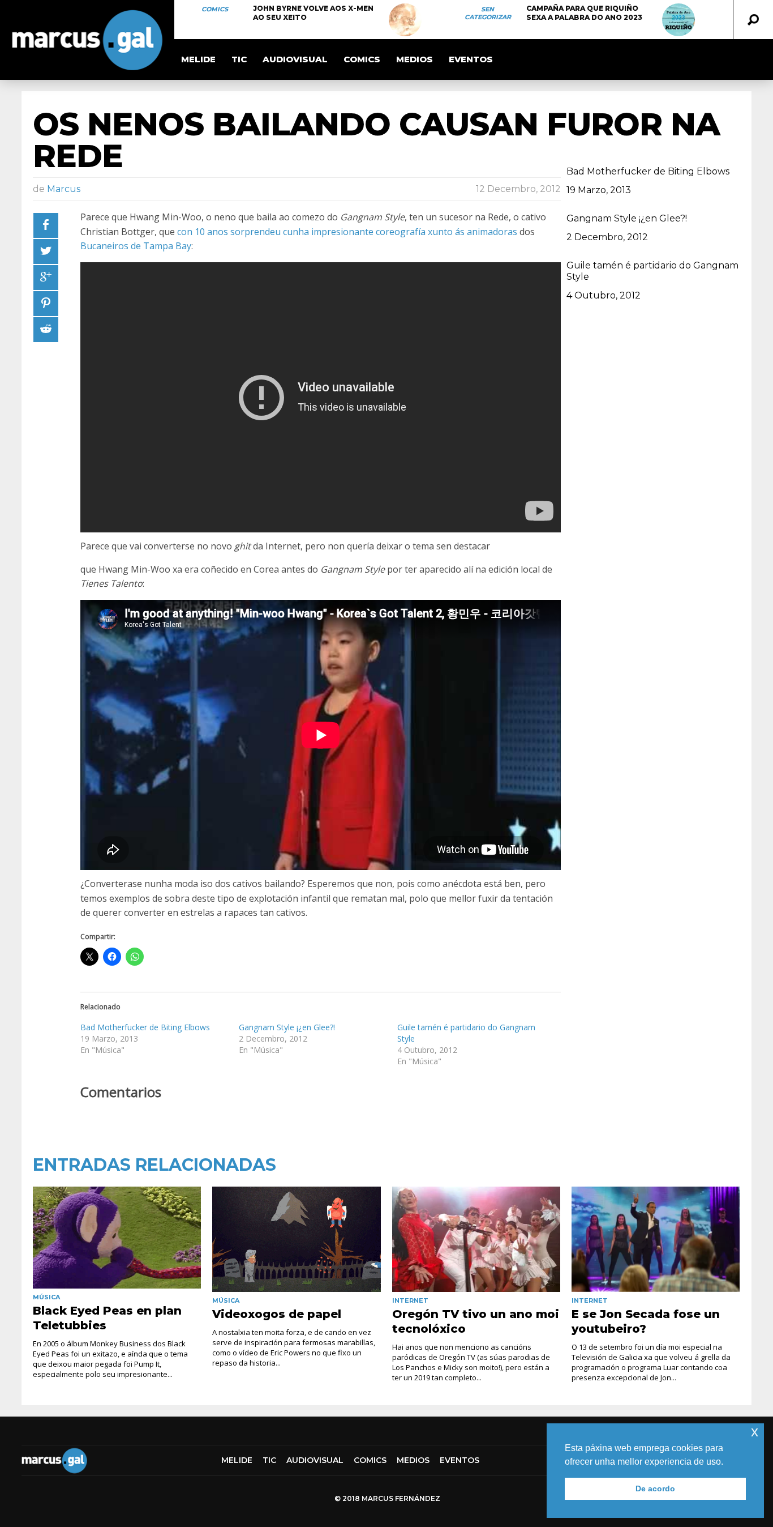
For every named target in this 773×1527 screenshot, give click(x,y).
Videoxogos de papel (276, 1314)
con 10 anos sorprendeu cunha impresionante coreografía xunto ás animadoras (347, 231)
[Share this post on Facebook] (45, 225)
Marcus (63, 189)
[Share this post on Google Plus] (45, 277)
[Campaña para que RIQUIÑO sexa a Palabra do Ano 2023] (678, 19)
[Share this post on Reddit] (45, 329)
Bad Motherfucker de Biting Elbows (145, 1027)
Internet (410, 1300)
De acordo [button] (655, 1488)
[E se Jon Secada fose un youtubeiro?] (656, 1239)
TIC (239, 59)
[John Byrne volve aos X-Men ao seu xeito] (405, 19)
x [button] (754, 1431)
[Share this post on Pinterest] (45, 303)
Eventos (471, 59)
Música (46, 1297)
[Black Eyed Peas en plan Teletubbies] (117, 1238)
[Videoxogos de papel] (296, 1239)
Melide (198, 59)
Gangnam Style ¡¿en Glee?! (287, 1027)
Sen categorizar (488, 13)
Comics (214, 9)
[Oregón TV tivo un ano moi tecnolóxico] (476, 1239)
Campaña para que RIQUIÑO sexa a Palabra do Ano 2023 (584, 13)
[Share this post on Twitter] (45, 251)
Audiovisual (295, 59)
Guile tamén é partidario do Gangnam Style (652, 270)
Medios (414, 59)
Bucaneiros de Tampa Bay (135, 246)
